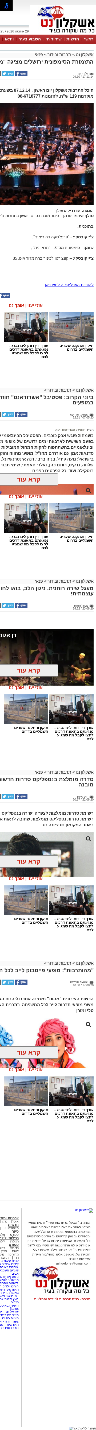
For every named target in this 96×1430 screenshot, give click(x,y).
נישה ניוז (13, 1277)
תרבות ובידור (59, 54)
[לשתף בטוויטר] (7, 75)
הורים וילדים (10, 1286)
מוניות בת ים (10, 1318)
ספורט (14, 1235)
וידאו (9, 39)
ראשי (89, 39)
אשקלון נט (84, 54)
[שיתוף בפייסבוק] (20, 75)
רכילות (14, 1241)
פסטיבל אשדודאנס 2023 (70, 430)
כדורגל (14, 1248)
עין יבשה (11, 1296)
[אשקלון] (63, 34)
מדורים (14, 1254)
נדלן (4, 1221)
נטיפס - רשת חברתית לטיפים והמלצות (62, 1299)
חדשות (72, 39)
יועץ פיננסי (11, 1299)
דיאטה (13, 1283)
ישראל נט (12, 1312)
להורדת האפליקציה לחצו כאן (69, 285)
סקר (15, 1231)
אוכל (16, 1221)
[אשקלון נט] (84, 1210)
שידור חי (54, 39)
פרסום (9, 1328)
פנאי (39, 54)
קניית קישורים (10, 1261)
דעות (15, 1251)
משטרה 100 (10, 1228)
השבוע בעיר (30, 39)
